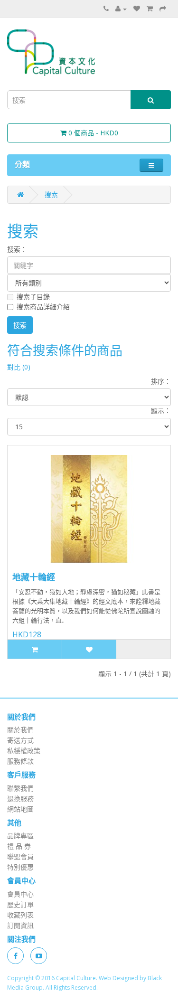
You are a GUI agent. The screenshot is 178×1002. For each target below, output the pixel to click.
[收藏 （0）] (136, 8)
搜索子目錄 (33, 296)
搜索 (51, 194)
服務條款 (20, 761)
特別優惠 (20, 866)
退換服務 (20, 798)
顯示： (161, 410)
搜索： (17, 249)
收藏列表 (20, 914)
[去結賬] (162, 8)
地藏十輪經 (33, 577)
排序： (161, 381)
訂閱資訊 (20, 925)
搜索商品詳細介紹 (43, 306)
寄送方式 (20, 740)
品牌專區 (20, 835)
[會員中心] (121, 8)
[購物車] (150, 8)
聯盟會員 (20, 856)
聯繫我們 (20, 788)
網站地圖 (20, 808)
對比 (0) (18, 366)
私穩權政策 (23, 750)
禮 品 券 (19, 846)
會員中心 (20, 893)
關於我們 (20, 729)
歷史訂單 (20, 904)
